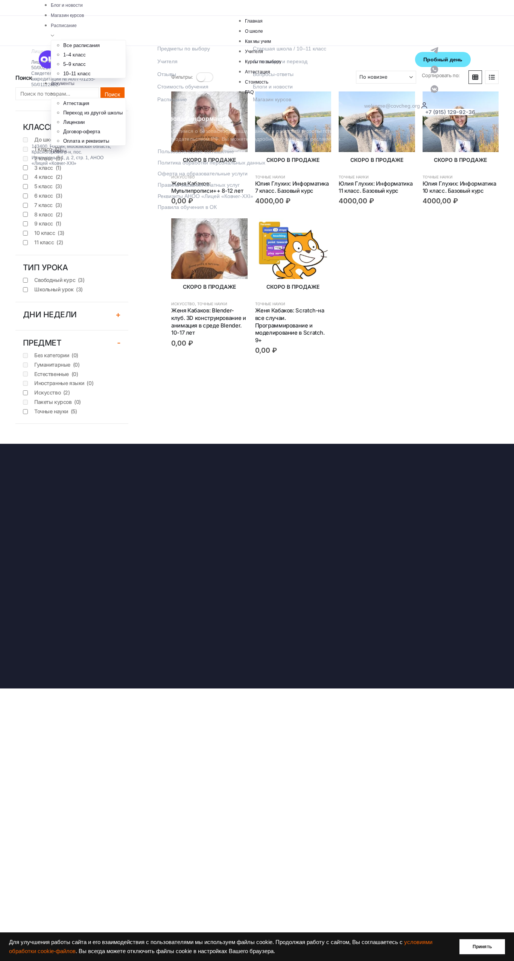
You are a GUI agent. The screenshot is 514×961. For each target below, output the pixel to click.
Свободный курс (59, 280)
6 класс (48, 195)
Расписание (64, 25)
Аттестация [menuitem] (76, 103)
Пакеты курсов (57, 402)
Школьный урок (58, 289)
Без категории (56, 355)
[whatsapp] (434, 69)
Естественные (56, 374)
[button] (475, 77)
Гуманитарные (56, 364)
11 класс (48, 242)
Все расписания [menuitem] (81, 45)
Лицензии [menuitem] (74, 122)
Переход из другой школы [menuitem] (93, 113)
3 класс (47, 167)
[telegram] (434, 49)
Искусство (183, 304)
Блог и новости (67, 5)
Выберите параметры (486, 104)
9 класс (47, 223)
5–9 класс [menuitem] (74, 64)
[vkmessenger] (434, 88)
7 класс (48, 205)
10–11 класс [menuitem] (77, 73)
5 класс (48, 186)
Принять (482, 946)
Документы (63, 83)
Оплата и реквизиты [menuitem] (86, 141)
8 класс (48, 214)
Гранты (59, 151)
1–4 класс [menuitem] (74, 55)
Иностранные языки (63, 383)
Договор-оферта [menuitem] (81, 131)
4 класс (48, 177)
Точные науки (212, 304)
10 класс (49, 233)
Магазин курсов (67, 15)
